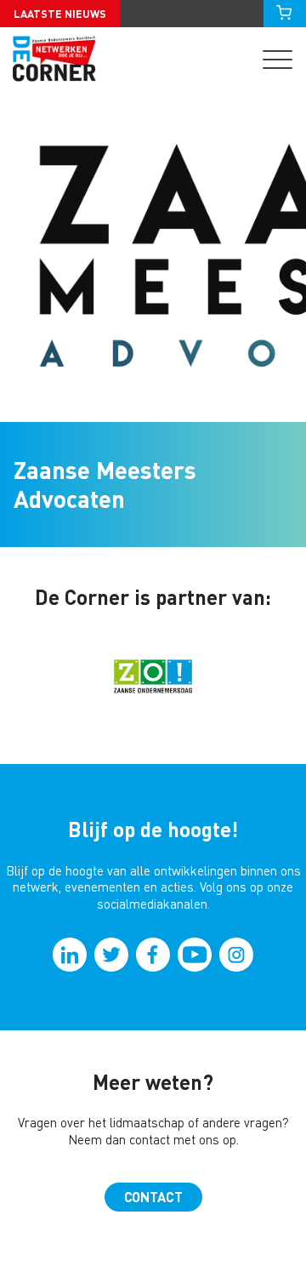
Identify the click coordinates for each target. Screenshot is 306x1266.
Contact (153, 1197)
